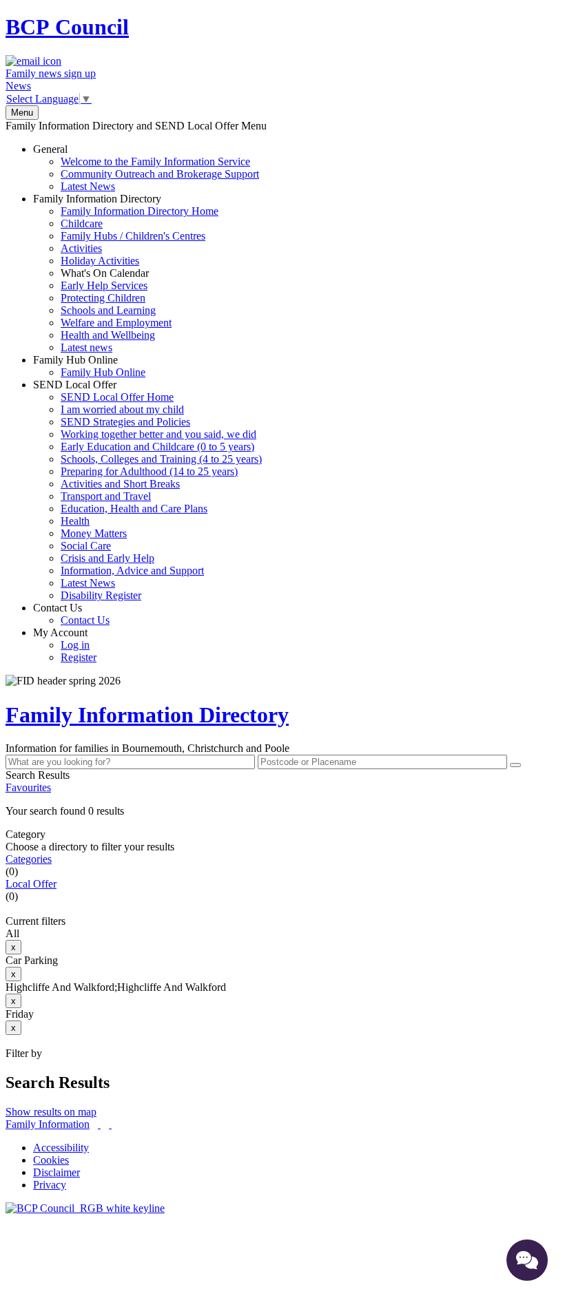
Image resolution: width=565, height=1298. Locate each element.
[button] (282, 811)
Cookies (51, 1160)
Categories (29, 859)
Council (67, 26)
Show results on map (51, 1112)
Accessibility (61, 1147)
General (146, 167)
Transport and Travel (106, 496)
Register (78, 657)
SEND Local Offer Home (117, 397)
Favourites (28, 787)
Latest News (88, 186)
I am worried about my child (122, 409)
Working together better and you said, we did (158, 434)
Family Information (48, 1124)
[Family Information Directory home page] (85, 1208)
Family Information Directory (125, 273)
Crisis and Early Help (107, 558)
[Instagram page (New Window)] (110, 1124)
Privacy (49, 1185)
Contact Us (71, 614)
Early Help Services (104, 285)
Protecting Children (103, 298)
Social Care (86, 546)
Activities (81, 248)
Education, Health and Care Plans (134, 508)
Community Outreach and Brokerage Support (160, 174)
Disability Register (101, 595)
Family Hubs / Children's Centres (133, 236)
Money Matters (94, 533)
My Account (64, 645)
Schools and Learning (108, 310)
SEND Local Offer (147, 490)
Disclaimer (56, 1172)
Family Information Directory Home (139, 211)
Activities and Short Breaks (120, 484)
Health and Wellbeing (108, 335)
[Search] (515, 765)
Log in (75, 645)
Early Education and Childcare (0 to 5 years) (157, 446)
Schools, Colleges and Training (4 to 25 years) (161, 459)
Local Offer (31, 884)
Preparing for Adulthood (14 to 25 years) (149, 471)
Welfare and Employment (116, 322)
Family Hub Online (89, 366)
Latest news (86, 347)
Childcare (82, 223)
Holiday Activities (100, 260)
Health (75, 521)
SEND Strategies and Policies (125, 422)
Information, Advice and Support (132, 570)
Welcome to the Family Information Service (155, 161)
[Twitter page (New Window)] (99, 1124)
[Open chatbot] (527, 1260)
